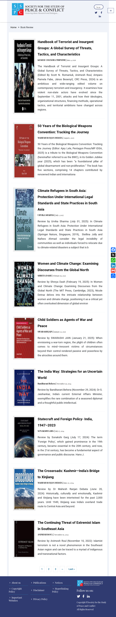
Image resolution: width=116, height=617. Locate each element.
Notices (58, 582)
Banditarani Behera (46, 383)
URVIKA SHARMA (46, 215)
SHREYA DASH (44, 275)
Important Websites (15, 599)
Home (13, 27)
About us (16, 582)
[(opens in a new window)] (96, 12)
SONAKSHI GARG (46, 431)
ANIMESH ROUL (45, 534)
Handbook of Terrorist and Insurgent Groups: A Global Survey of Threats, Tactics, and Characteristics (66, 47)
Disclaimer (38, 590)
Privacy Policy (40, 599)
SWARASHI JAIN (45, 331)
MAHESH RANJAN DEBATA (50, 138)
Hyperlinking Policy (60, 590)
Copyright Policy (15, 590)
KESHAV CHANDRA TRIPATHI (51, 60)
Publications (39, 582)
